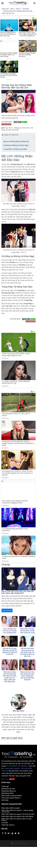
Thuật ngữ (5, 786)
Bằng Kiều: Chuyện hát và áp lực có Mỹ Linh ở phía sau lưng (27, 631)
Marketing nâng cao (8, 791)
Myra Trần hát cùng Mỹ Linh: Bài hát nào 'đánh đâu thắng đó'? (17, 592)
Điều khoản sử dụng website (11, 795)
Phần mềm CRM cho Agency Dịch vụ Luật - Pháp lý (16, 819)
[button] (33, 137)
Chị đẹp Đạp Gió (6, 124)
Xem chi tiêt (7, 610)
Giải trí (18, 9)
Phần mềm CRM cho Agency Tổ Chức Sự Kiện (17, 814)
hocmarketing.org (19, 843)
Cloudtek (4, 822)
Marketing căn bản (8, 789)
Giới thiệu (4, 800)
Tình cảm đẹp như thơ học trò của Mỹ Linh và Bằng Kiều (10, 631)
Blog (12, 9)
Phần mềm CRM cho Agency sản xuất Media (17, 816)
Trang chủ (5, 9)
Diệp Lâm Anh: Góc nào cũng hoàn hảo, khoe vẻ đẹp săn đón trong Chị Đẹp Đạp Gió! (27, 676)
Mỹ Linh (24, 122)
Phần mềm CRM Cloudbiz (10, 808)
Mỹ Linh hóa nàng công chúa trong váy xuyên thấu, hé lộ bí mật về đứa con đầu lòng (27, 652)
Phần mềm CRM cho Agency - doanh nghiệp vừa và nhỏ (17, 811)
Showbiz (26, 9)
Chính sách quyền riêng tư (10, 798)
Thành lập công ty (7, 825)
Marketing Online (7, 793)
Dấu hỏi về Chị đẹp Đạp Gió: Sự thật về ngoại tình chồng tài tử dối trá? (9, 651)
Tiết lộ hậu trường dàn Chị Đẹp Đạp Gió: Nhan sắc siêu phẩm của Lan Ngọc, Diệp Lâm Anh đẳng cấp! (10, 676)
